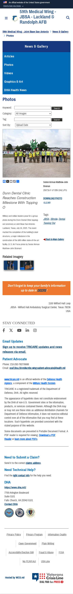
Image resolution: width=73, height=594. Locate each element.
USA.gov (45, 561)
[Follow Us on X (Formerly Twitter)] (11, 331)
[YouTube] (19, 331)
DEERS (41, 290)
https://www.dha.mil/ (15, 487)
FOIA (61, 552)
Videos (8, 73)
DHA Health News (15, 90)
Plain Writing (48, 543)
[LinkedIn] (27, 331)
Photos (8, 65)
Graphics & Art (13, 82)
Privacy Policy (14, 534)
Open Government (27, 543)
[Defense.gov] (9, 512)
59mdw (53, 219)
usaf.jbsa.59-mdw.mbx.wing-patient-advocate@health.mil (37, 368)
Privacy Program (34, 534)
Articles (9, 56)
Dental (62, 219)
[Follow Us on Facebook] (4, 331)
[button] (13, 6)
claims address (33, 463)
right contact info (21, 475)
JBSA (46, 219)
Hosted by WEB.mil (14, 577)
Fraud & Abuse (46, 552)
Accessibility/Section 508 (21, 552)
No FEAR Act (29, 561)
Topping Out (49, 223)
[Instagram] (35, 331)
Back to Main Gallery (54, 239)
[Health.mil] (19, 512)
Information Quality (57, 534)
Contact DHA (11, 504)
